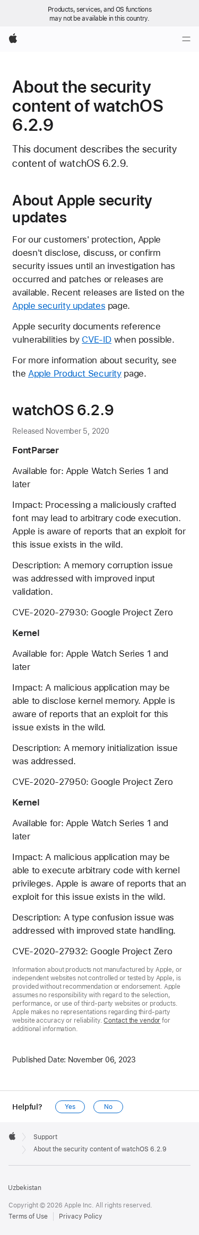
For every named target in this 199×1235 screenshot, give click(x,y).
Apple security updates (58, 305)
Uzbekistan (24, 1188)
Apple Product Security (75, 373)
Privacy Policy (80, 1216)
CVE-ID (96, 339)
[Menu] (186, 39)
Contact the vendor (131, 1020)
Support (45, 1137)
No (108, 1107)
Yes (70, 1107)
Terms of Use (28, 1216)
